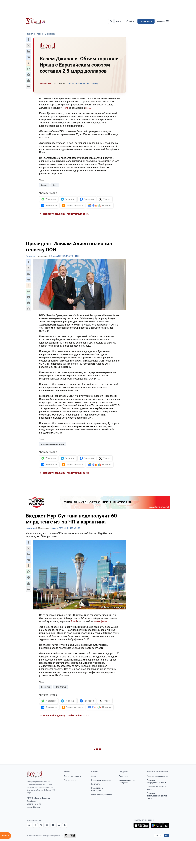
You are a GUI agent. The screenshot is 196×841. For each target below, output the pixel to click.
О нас (93, 776)
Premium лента (70, 780)
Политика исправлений (101, 794)
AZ (161, 835)
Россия (44, 185)
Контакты (95, 784)
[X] (41, 825)
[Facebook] (35, 825)
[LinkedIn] (58, 825)
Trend (65, 107)
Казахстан (45, 687)
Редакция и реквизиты (101, 780)
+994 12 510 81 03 (34, 804)
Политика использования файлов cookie (157, 795)
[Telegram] (53, 825)
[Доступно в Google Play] (160, 825)
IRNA (88, 107)
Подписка (123, 776)
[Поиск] (111, 21)
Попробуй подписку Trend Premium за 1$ (66, 213)
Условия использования (157, 776)
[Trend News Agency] (34, 774)
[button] (28, 39)
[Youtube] (47, 825)
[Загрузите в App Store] (141, 825)
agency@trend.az (33, 807)
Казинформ (100, 621)
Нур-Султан (60, 687)
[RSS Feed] (64, 825)
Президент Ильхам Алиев (52, 444)
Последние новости (72, 776)
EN (157, 835)
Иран (55, 185)
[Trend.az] (36, 21)
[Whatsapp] (29, 825)
